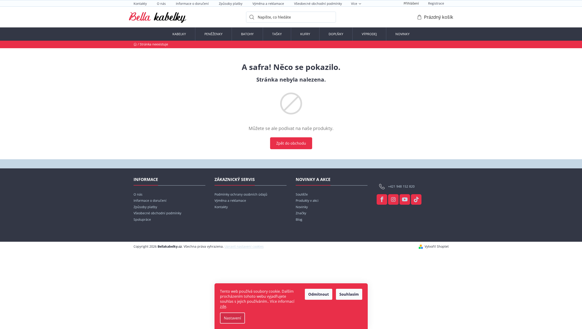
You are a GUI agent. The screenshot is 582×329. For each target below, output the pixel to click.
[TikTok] (416, 199)
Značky (301, 213)
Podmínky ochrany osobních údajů (241, 194)
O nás (161, 3)
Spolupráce (142, 219)
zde (223, 306)
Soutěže (302, 194)
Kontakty (140, 3)
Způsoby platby (230, 3)
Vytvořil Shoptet (437, 246)
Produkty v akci (307, 200)
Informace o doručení (192, 3)
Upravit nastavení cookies (244, 246)
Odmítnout (318, 294)
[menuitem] (179, 34)
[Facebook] (382, 199)
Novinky (302, 207)
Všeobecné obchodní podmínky (318, 3)
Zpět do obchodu (291, 143)
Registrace (436, 3)
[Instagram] (393, 199)
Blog (299, 219)
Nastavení (232, 318)
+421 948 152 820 (401, 186)
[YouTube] (405, 199)
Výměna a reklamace (268, 3)
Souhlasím (349, 294)
